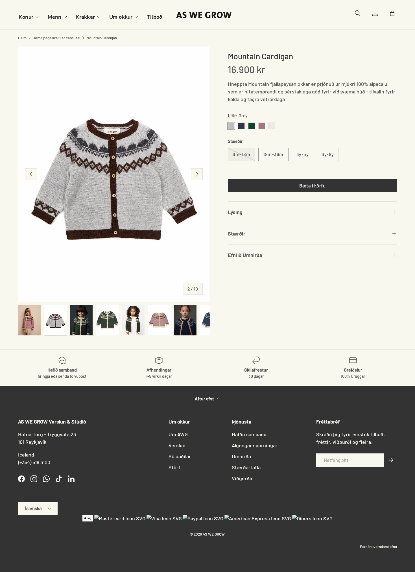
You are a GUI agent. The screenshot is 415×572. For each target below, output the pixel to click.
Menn (55, 17)
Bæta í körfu (312, 185)
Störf (174, 467)
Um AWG (178, 434)
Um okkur (120, 17)
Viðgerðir (242, 478)
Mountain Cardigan (101, 38)
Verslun (177, 445)
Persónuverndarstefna (378, 546)
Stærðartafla (246, 467)
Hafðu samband (249, 434)
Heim (22, 38)
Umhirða (241, 456)
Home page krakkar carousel (56, 38)
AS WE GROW (213, 534)
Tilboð (154, 17)
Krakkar (85, 17)
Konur (26, 17)
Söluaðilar (180, 456)
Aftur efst (205, 398)
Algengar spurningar (255, 445)
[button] (393, 14)
